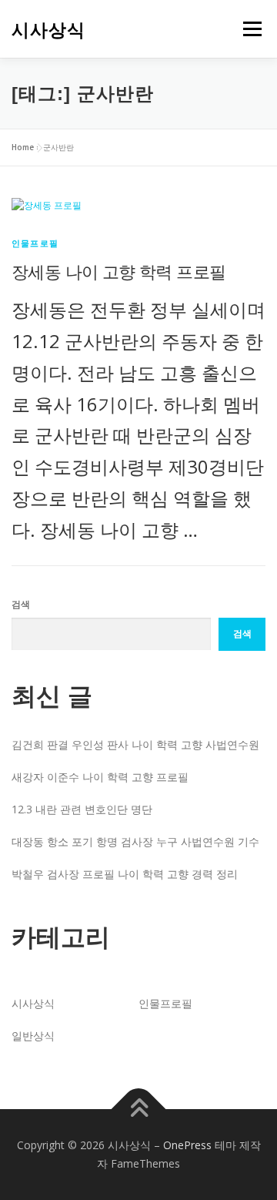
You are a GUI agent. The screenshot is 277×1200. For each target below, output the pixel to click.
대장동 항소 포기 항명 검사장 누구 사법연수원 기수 (135, 841)
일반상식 (33, 1035)
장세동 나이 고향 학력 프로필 (118, 271)
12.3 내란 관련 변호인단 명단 (82, 809)
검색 (21, 604)
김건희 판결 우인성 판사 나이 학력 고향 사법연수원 (135, 744)
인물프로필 (35, 243)
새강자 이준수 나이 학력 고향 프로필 (100, 776)
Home (23, 147)
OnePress (187, 1145)
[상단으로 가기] (139, 1109)
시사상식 (48, 30)
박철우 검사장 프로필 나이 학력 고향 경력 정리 (125, 873)
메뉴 (248, 28)
